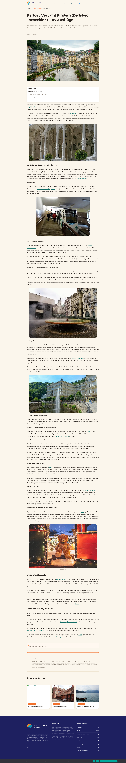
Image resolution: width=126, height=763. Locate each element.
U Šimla (89, 431)
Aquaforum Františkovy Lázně (46, 189)
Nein (98, 760)
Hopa (82, 512)
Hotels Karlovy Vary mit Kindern (34, 99)
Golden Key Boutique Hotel (68, 622)
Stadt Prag (57, 637)
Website (42, 595)
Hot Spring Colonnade (77, 358)
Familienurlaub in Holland (83, 734)
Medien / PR (91, 758)
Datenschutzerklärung (77, 758)
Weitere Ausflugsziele (32, 97)
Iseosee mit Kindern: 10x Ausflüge (85, 706)
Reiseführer (80, 747)
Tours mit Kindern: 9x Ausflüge (35, 706)
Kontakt (97, 758)
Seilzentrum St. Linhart (89, 490)
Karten (51, 467)
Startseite (30, 8)
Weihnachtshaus (61, 579)
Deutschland (80, 727)
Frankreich (79, 737)
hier (82, 367)
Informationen (81, 178)
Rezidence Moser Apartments (36, 630)
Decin (80, 634)
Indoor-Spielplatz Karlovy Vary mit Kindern (38, 94)
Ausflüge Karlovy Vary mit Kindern (35, 91)
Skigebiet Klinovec (33, 107)
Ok (94, 760)
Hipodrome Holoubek (62, 436)
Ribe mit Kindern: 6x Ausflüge (60, 706)
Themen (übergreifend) (82, 750)
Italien (78, 740)
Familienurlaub (38, 8)
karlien (28, 34)
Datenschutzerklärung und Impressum (109, 760)
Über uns (85, 758)
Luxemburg (80, 744)
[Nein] (124, 761)
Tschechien (73, 113)
